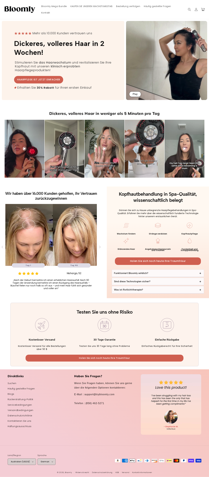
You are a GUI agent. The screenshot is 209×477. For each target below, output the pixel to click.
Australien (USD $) (20, 461)
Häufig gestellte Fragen (21, 388)
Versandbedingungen (20, 410)
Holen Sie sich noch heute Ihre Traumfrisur (158, 261)
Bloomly (68, 472)
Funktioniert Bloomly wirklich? (131, 273)
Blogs (11, 394)
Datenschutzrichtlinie (20, 415)
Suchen (12, 383)
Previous (2, 247)
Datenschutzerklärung (102, 472)
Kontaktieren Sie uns (19, 420)
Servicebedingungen (20, 404)
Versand (125, 472)
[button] (189, 9)
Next (100, 247)
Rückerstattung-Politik (20, 399)
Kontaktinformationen (142, 472)
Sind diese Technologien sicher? (132, 281)
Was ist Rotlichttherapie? (128, 289)
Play (135, 94)
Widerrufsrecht (82, 472)
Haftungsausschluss (20, 426)
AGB (117, 472)
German (45, 461)
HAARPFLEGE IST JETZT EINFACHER (38, 79)
